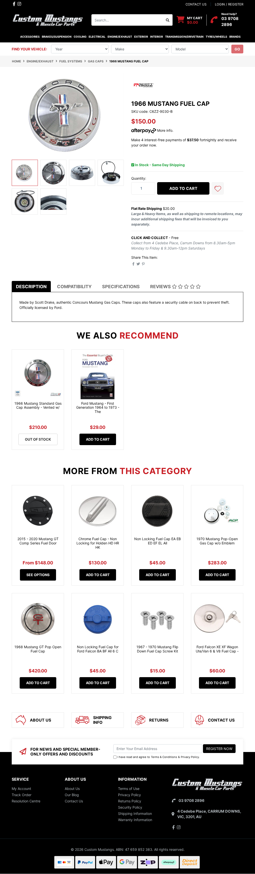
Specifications (121, 286)
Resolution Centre (26, 801)
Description (31, 286)
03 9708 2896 (191, 800)
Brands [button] (234, 36)
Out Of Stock (38, 439)
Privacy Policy (190, 757)
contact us (196, 4)
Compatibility (74, 286)
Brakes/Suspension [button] (56, 36)
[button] (217, 188)
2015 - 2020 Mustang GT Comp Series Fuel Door (38, 541)
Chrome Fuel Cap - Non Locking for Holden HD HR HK (97, 543)
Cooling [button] (80, 36)
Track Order (21, 795)
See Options (38, 575)
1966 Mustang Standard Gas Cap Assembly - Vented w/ (38, 405)
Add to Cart (183, 188)
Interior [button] (156, 36)
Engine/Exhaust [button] (120, 36)
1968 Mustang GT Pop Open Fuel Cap (37, 649)
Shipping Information (135, 813)
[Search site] (168, 20)
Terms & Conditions (164, 757)
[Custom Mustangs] (48, 19)
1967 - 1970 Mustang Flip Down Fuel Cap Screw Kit (157, 649)
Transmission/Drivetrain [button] (184, 36)
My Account (21, 788)
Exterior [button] (141, 36)
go (237, 49)
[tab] (31, 286)
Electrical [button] (97, 36)
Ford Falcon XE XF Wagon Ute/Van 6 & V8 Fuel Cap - (217, 649)
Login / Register (229, 4)
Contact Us (74, 801)
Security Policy (130, 807)
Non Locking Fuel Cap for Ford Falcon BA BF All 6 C (98, 649)
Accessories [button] (30, 36)
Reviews (161, 286)
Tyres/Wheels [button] (216, 36)
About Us (72, 788)
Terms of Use (128, 788)
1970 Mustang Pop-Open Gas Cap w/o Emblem (217, 541)
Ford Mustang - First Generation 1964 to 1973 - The (97, 407)
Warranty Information (135, 820)
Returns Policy (129, 801)
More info (164, 130)
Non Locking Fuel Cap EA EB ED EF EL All (157, 541)
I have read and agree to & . (159, 757)
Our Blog (72, 795)
